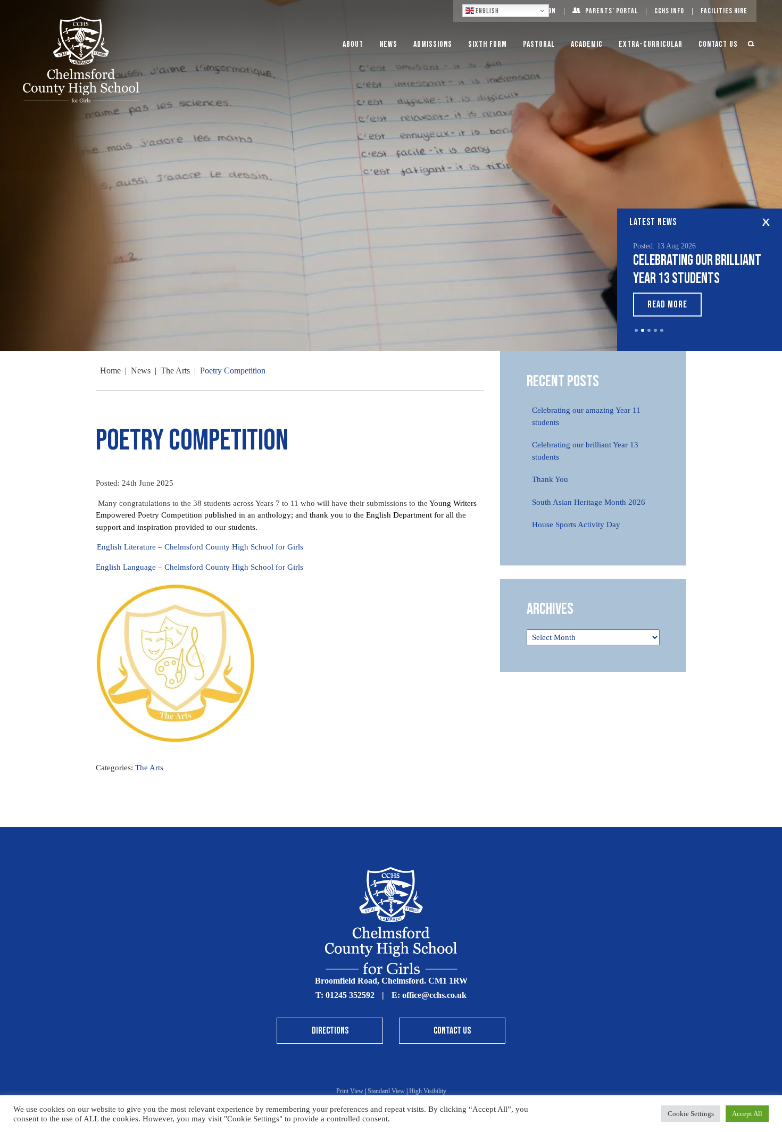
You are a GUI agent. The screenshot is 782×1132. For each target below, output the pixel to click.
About (353, 44)
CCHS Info (669, 10)
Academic (587, 44)
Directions (330, 1030)
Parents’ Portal (611, 10)
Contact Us (718, 44)
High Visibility (427, 1091)
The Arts (149, 767)
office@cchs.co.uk (434, 995)
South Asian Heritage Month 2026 (588, 502)
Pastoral (539, 44)
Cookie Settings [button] (691, 1114)
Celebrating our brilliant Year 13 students (697, 269)
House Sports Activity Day (576, 524)
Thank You (550, 479)
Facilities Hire (724, 10)
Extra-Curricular (651, 44)
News (388, 44)
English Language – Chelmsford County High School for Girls (199, 567)
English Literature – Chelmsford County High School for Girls (200, 547)
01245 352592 (350, 995)
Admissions (432, 44)
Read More (667, 304)
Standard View (386, 1091)
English (486, 11)
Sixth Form (487, 44)
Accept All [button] (747, 1114)
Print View (349, 1091)
